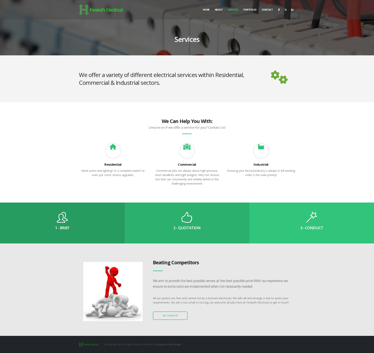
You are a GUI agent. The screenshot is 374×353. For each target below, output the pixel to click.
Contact (267, 9)
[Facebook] (279, 9)
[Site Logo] (101, 9)
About (219, 9)
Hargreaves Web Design (168, 344)
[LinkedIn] (292, 9)
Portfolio (250, 9)
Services (233, 9)
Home (206, 9)
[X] (285, 9)
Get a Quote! (170, 315)
